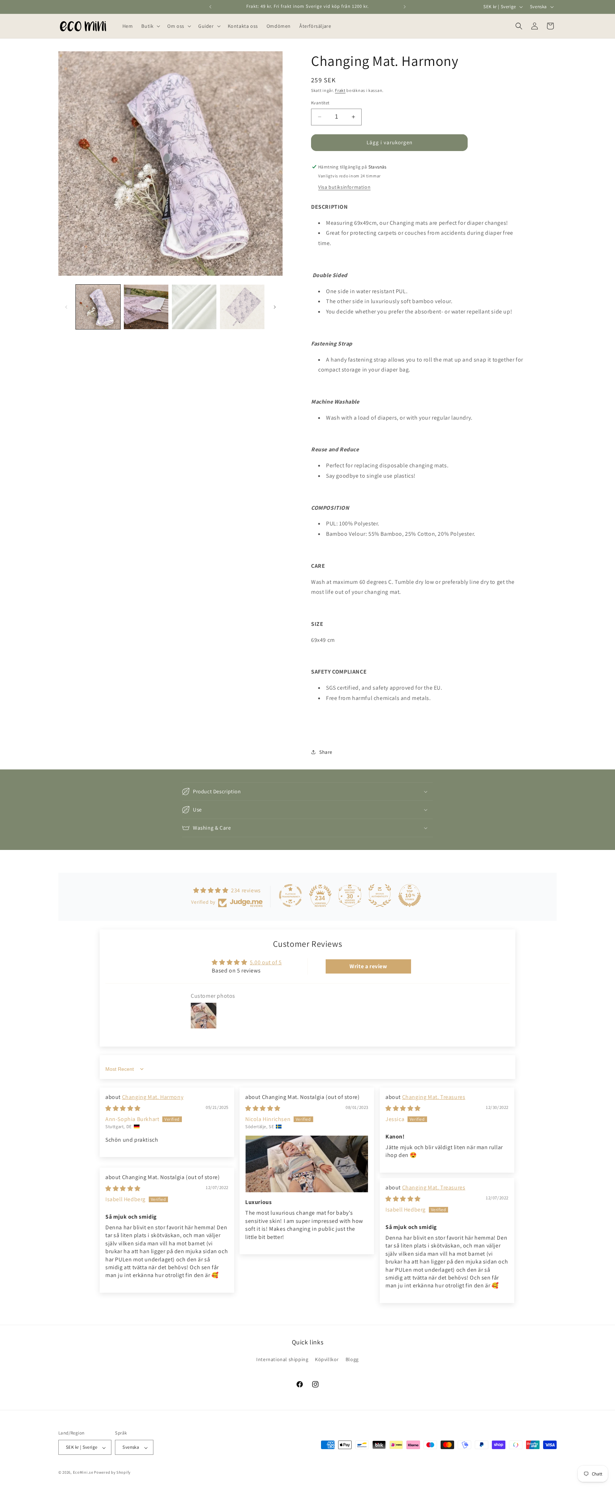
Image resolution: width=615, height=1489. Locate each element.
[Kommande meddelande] (404, 7)
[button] (150, 26)
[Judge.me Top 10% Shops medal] (409, 895)
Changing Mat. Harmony (153, 1097)
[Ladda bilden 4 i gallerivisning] (242, 307)
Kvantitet (320, 103)
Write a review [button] (368, 966)
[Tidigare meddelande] (210, 7)
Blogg (352, 1359)
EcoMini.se (83, 1472)
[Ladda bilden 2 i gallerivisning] (146, 307)
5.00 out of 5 (266, 962)
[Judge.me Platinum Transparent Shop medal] (290, 895)
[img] (123, 1108)
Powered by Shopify (112, 1472)
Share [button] (325, 752)
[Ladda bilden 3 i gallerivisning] (194, 307)
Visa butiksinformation (344, 187)
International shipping (282, 1359)
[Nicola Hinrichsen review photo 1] (306, 1164)
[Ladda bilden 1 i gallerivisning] (98, 307)
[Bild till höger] (275, 307)
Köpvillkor (327, 1359)
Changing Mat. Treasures (434, 1097)
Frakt (340, 90)
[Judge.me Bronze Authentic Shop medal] (379, 895)
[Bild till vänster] (66, 307)
